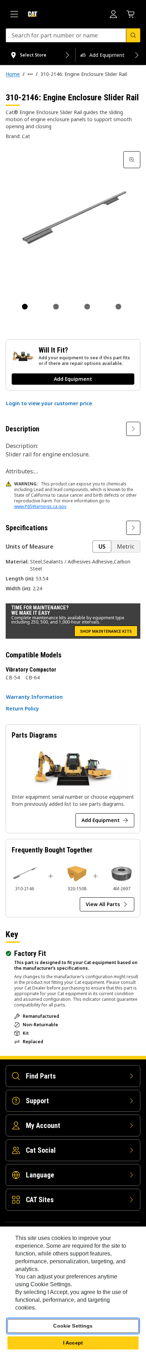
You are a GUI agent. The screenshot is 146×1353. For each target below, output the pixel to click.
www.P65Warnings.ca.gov (40, 506)
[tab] (25, 307)
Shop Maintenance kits (106, 631)
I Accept (73, 1343)
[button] (49, 403)
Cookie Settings (72, 1326)
